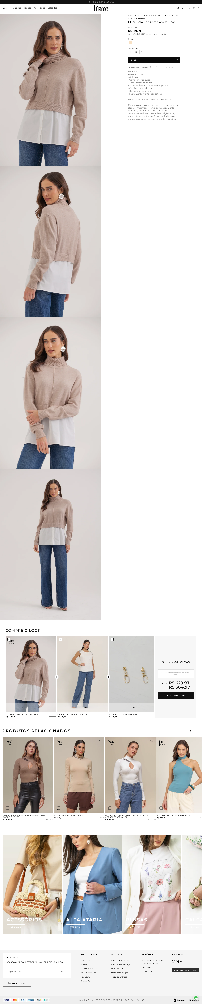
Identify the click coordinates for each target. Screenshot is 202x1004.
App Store (85, 977)
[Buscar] (178, 8)
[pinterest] (181, 961)
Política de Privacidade (121, 960)
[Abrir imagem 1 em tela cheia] (50, 90)
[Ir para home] (101, 8)
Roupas (27, 8)
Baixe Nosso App (88, 973)
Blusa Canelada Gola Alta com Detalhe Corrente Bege (24, 816)
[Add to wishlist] (49, 741)
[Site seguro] (179, 1000)
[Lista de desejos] (189, 8)
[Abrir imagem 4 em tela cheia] (50, 544)
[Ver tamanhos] (7, 808)
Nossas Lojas (86, 964)
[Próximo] (198, 731)
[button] (196, 8)
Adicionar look (176, 695)
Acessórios (39, 8)
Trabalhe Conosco (89, 968)
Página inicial (134, 15)
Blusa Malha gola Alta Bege (69, 815)
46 (86, 707)
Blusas (153, 15)
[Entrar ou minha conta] (183, 8)
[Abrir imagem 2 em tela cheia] (50, 241)
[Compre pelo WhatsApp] (195, 997)
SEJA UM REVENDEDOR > (186, 970)
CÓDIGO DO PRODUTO (164, 67)
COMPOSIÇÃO (147, 67)
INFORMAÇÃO (133, 67)
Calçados (52, 8)
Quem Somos (87, 960)
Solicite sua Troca (119, 968)
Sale (5, 8)
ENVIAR (64, 971)
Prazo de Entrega (119, 977)
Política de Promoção (121, 964)
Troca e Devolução (119, 973)
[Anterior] (191, 731)
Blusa (160, 15)
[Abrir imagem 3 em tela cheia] (50, 393)
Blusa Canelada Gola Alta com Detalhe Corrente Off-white (126, 816)
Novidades (15, 8)
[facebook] (177, 961)
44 (78, 707)
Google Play (86, 981)
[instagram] (173, 961)
